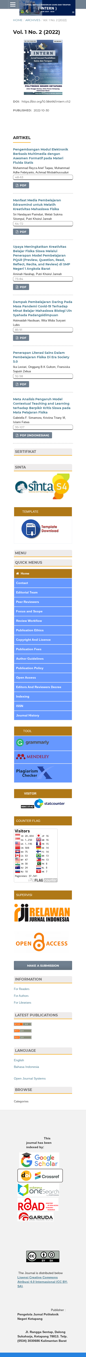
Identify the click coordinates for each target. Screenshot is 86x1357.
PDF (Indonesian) (34, 435)
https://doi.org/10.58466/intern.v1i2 (46, 101)
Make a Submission (43, 965)
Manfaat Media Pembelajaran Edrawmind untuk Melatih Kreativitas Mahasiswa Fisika (37, 204)
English (19, 1060)
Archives (32, 20)
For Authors (21, 995)
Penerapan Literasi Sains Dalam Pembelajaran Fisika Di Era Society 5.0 (41, 357)
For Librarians (22, 1002)
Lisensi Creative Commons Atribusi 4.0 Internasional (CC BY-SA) (42, 1282)
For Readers (22, 989)
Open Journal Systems (30, 1078)
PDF (22, 185)
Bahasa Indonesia (26, 1067)
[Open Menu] (12, 4)
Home (17, 20)
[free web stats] (27, 807)
